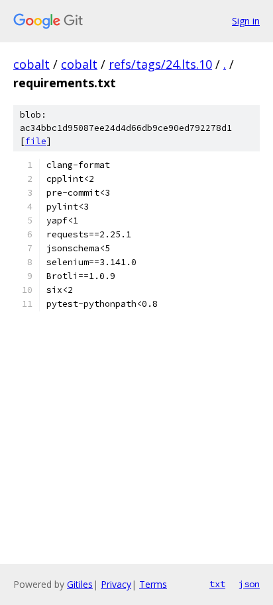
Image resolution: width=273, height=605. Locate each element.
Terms (153, 584)
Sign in (246, 21)
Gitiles (80, 584)
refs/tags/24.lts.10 (160, 64)
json (249, 584)
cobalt (31, 64)
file (35, 141)
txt (217, 584)
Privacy (116, 584)
